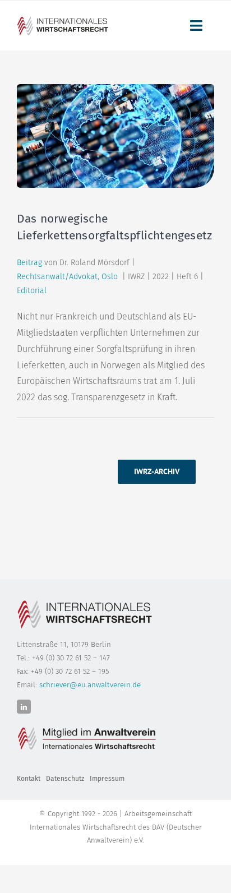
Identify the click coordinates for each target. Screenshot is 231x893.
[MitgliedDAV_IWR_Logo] (64, 19)
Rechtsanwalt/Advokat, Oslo (69, 276)
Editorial (32, 290)
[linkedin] (24, 707)
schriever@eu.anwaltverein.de (90, 685)
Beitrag (29, 262)
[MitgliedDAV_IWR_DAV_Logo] (87, 727)
